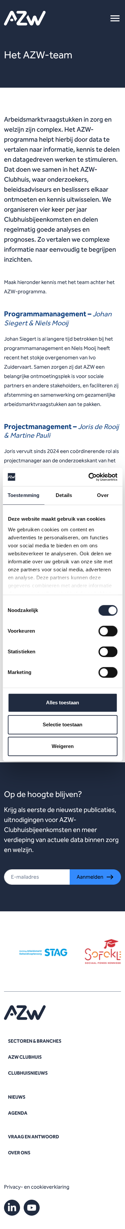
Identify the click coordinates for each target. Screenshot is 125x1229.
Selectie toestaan (62, 724)
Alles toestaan (62, 702)
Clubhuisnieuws (28, 1073)
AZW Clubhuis (25, 1057)
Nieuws (16, 1097)
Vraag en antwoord (33, 1137)
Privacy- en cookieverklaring (36, 1187)
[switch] (107, 631)
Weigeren (63, 746)
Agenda (17, 1113)
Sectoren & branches (34, 1041)
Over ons (19, 1153)
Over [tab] (102, 495)
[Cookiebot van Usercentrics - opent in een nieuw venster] (89, 477)
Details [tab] (64, 495)
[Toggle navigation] (115, 18)
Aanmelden (90, 877)
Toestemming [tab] (23, 495)
